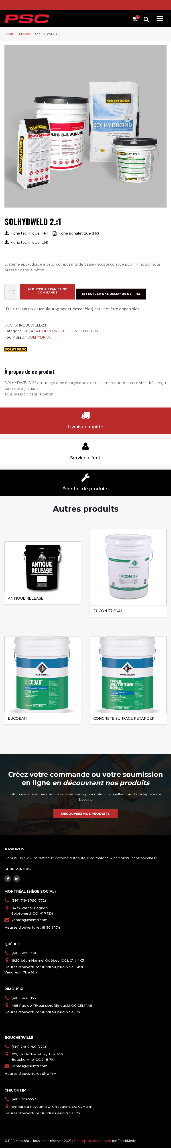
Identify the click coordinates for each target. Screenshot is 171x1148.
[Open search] (146, 19)
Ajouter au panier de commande (47, 290)
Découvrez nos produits (85, 814)
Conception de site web (92, 1141)
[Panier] (136, 19)
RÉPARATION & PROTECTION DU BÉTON (61, 331)
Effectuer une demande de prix (111, 293)
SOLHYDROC (39, 337)
